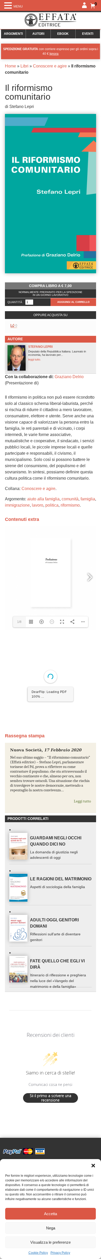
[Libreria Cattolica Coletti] (14, 326)
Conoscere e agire (50, 66)
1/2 (19, 781)
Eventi (87, 34)
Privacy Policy (60, 1253)
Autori (38, 34)
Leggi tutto (82, 857)
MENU (18, 6)
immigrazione (17, 505)
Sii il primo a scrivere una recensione (50, 1154)
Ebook (63, 34)
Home (10, 66)
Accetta (50, 1214)
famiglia (88, 499)
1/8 (19, 622)
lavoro (37, 505)
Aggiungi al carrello (73, 302)
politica (52, 505)
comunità (70, 499)
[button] (93, 1165)
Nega (50, 1228)
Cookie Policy (38, 1253)
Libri (24, 66)
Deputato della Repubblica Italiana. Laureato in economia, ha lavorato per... (57, 353)
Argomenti (13, 34)
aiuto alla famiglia (43, 499)
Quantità (15, 302)
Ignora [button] (54, 54)
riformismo (70, 505)
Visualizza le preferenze (50, 1242)
